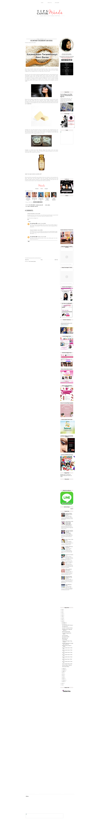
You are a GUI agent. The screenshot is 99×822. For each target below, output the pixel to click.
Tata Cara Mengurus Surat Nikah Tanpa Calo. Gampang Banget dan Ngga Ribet (66, 95)
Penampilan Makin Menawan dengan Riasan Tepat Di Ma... (67, 644)
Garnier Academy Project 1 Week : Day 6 (67, 650)
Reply (28, 219)
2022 (62, 610)
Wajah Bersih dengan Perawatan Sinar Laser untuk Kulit (68, 577)
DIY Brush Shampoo (65, 635)
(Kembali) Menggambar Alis (68, 562)
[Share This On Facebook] (34, 202)
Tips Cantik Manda (33, 223)
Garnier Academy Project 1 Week (67, 663)
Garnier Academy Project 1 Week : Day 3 (67, 657)
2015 (62, 621)
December (64, 622)
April (63, 677)
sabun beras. (29, 103)
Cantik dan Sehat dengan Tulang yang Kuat (67, 641)
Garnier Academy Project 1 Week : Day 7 (67, 648)
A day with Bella (64, 639)
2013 (62, 684)
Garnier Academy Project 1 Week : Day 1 (67, 662)
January (63, 681)
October (63, 668)
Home (41, 259)
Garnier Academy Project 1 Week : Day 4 (67, 655)
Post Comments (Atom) (32, 261)
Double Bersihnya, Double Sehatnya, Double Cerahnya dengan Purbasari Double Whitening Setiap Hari (69, 523)
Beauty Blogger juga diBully (68, 585)
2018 (62, 616)
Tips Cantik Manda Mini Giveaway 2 (67, 625)
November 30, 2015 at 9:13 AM (35, 213)
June (63, 674)
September (64, 669)
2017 (62, 618)
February (63, 680)
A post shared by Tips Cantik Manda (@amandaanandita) (70, 283)
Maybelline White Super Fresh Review (69, 547)
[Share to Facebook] (48, 205)
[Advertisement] (49, 29)
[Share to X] (47, 205)
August (63, 671)
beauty (29, 206)
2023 (62, 609)
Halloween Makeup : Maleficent (67, 665)
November (64, 623)
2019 (62, 615)
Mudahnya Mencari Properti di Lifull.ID (66, 646)
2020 (62, 613)
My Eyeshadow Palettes (65, 636)
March (63, 678)
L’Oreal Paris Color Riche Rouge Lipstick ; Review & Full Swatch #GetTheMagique (69, 531)
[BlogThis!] (46, 205)
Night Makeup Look (65, 638)
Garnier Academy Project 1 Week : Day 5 (67, 653)
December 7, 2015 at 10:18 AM (38, 230)
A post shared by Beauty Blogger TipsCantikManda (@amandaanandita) (72, 264)
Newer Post (27, 259)
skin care (36, 206)
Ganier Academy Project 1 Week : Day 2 (67, 660)
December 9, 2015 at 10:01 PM (41, 236)
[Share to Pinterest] (49, 205)
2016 (62, 619)
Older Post (56, 259)
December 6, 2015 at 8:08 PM (41, 223)
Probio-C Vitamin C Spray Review (69, 540)
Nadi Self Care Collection (69, 554)
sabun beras (32, 206)
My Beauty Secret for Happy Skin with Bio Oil (67, 630)
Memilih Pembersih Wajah (66, 631)
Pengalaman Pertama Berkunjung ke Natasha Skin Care (68, 514)
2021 (62, 612)
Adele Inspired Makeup (65, 666)
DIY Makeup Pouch (65, 626)
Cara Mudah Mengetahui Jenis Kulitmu (66, 633)
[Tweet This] (35, 202)
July (63, 672)
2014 (62, 683)
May (63, 675)
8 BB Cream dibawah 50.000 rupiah (68, 570)
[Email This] (45, 205)
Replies (30, 221)
